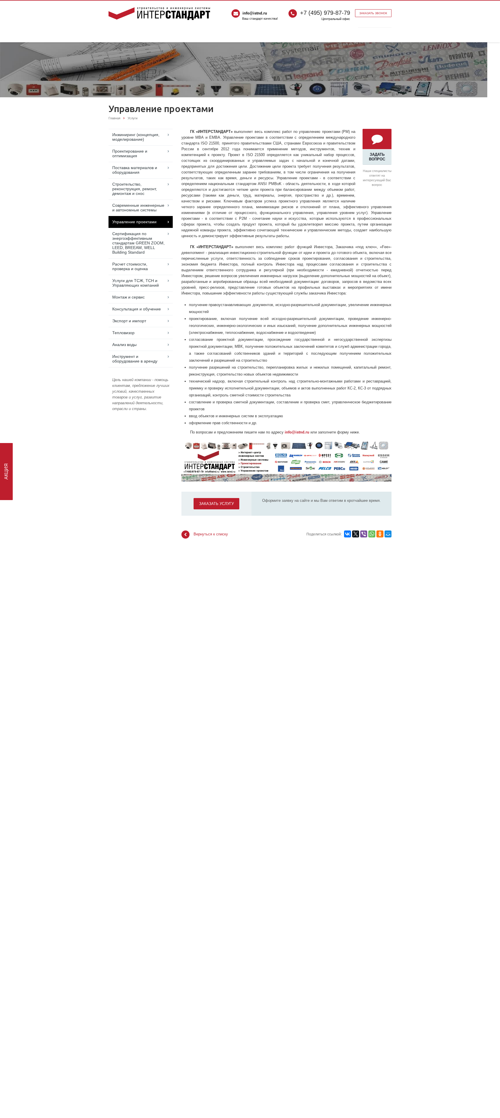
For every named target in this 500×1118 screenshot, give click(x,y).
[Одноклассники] (379, 533)
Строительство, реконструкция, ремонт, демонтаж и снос (134, 189)
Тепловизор (123, 332)
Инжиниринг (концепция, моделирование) (135, 137)
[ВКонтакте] (347, 533)
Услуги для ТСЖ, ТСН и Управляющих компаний (135, 283)
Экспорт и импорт (129, 321)
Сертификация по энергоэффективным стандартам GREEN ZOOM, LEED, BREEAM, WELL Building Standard (138, 243)
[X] (355, 533)
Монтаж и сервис (128, 297)
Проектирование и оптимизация (129, 153)
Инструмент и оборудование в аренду (134, 358)
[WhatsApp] (371, 533)
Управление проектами (134, 221)
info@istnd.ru (254, 13)
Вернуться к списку (211, 534)
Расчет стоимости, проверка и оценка (130, 266)
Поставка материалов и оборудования (134, 170)
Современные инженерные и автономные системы (138, 207)
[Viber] (363, 533)
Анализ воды (124, 344)
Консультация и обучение (136, 309)
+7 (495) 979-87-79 (325, 13)
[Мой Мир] (388, 533)
